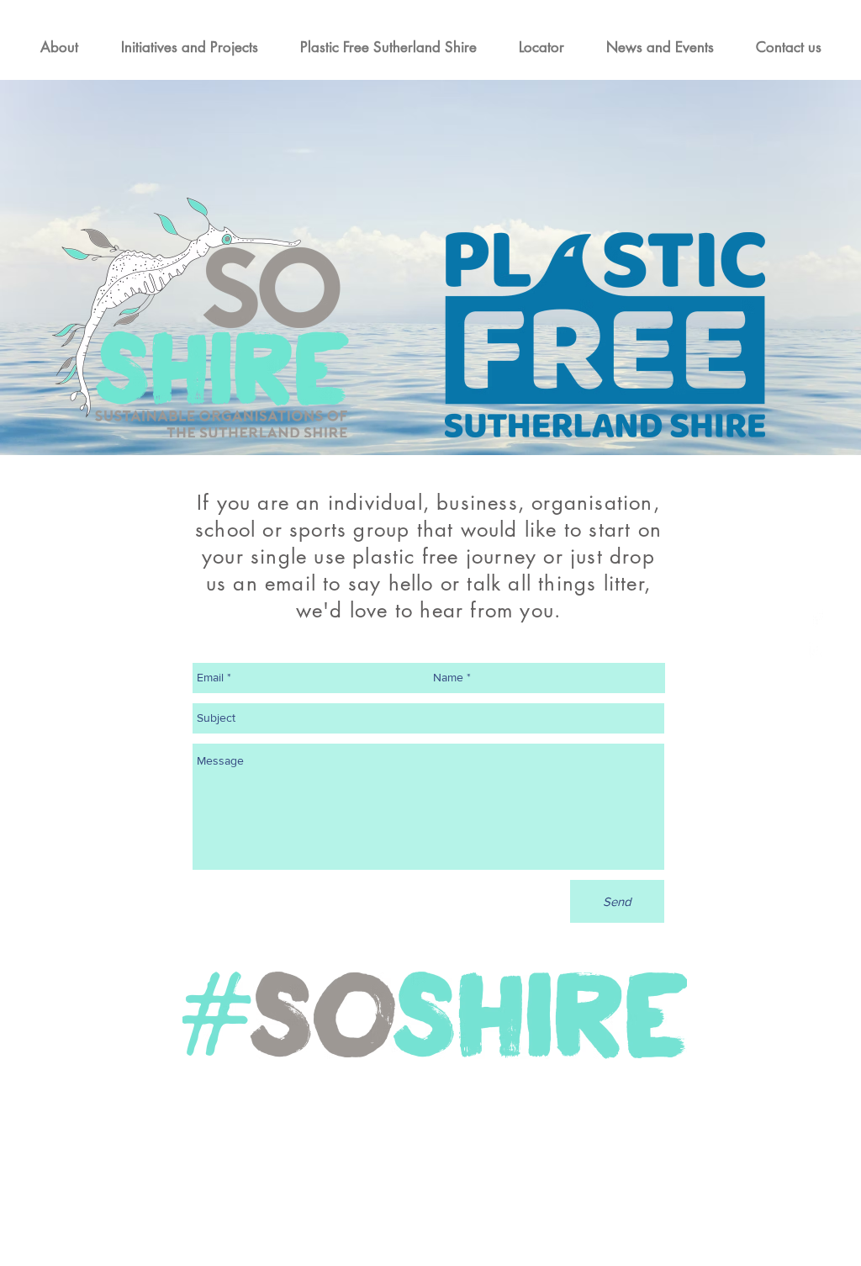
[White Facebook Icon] (816, 617)
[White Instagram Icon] (816, 649)
